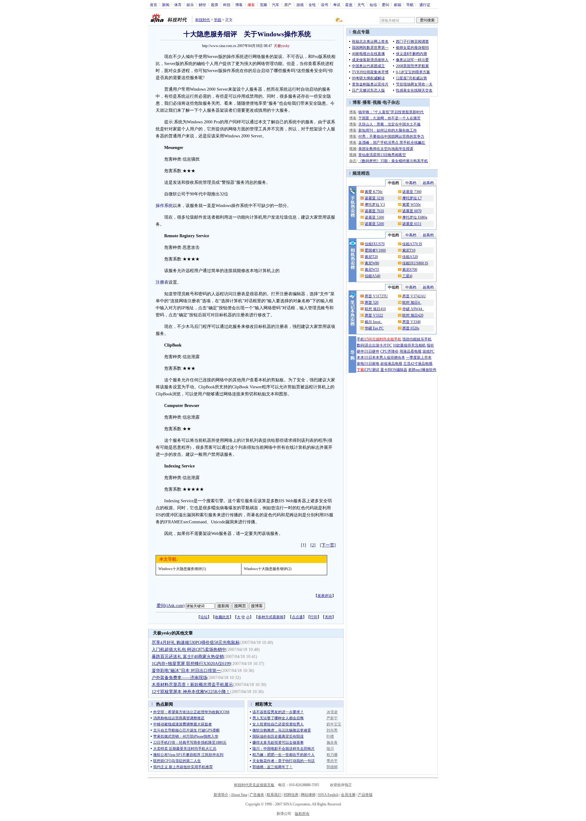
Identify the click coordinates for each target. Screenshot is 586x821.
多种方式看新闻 (271, 617)
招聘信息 (291, 795)
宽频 (263, 4)
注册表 (162, 282)
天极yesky (282, 46)
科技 (226, 4)
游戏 (300, 4)
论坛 (204, 617)
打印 (313, 617)
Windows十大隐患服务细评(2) (267, 569)
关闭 (328, 617)
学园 (217, 20)
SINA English (328, 795)
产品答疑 (365, 795)
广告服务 (257, 795)
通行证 (424, 4)
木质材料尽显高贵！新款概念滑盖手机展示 (192, 684)
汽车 (275, 4)
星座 (349, 4)
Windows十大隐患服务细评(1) (182, 569)
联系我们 (274, 795)
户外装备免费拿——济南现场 (179, 677)
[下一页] (328, 545)
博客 (239, 4)
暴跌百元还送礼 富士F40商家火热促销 (188, 656)
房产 (287, 4)
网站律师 (308, 795)
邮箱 (397, 4)
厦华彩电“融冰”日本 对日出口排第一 (186, 670)
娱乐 (190, 4)
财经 (202, 4)
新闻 (165, 4)
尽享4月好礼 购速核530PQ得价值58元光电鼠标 (196, 642)
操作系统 (164, 205)
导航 (410, 4)
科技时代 (202, 20)
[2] (313, 545)
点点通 (297, 617)
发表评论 (324, 596)
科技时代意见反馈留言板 (254, 785)
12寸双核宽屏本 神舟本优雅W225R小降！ (191, 691)
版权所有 (302, 814)
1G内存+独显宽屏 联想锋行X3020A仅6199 (191, 663)
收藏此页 (222, 617)
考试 (336, 4)
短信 (373, 4)
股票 (214, 4)
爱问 (385, 4)
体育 (178, 4)
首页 (153, 4)
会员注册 (348, 795)
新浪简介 (221, 795)
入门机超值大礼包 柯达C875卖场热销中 (189, 649)
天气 (361, 4)
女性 (312, 4)
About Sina (239, 795)
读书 (324, 4)
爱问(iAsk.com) (171, 605)
